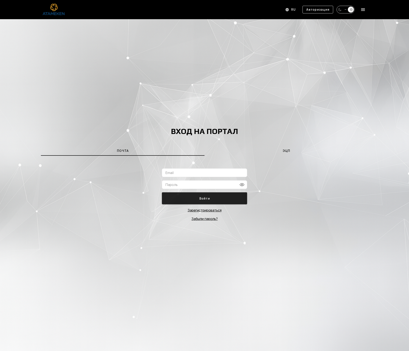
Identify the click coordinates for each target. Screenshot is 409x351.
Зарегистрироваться (205, 210)
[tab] (122, 150)
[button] (242, 184)
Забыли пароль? (205, 219)
